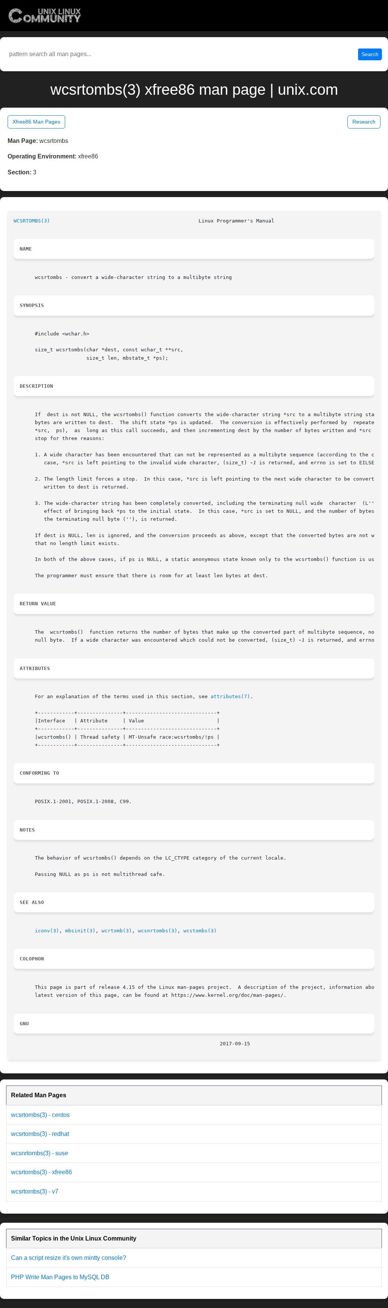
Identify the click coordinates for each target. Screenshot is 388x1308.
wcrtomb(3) (117, 931)
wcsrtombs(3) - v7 (34, 1191)
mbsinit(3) (80, 931)
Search (370, 54)
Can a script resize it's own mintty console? (68, 1258)
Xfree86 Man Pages (36, 122)
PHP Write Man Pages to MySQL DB (60, 1277)
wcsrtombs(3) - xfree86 (41, 1172)
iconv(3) (47, 931)
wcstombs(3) (200, 931)
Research (363, 122)
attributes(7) (230, 696)
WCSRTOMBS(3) (32, 221)
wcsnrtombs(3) (157, 931)
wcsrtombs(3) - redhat (40, 1134)
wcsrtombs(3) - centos (40, 1115)
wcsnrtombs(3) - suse (39, 1153)
